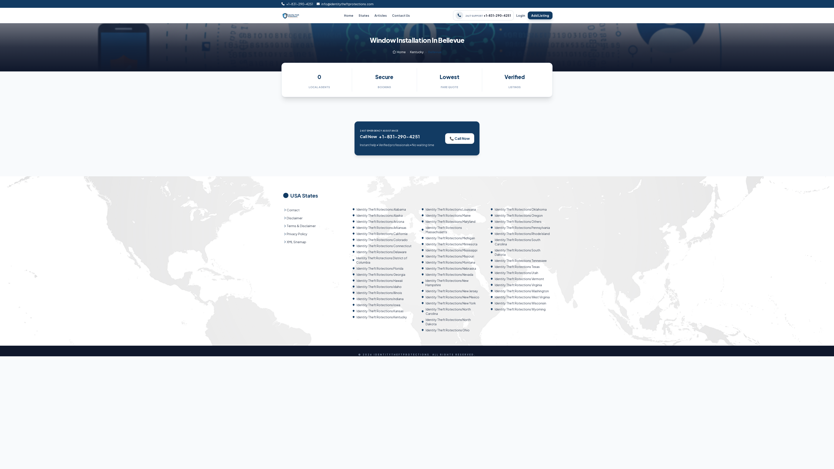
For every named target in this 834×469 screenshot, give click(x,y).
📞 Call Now (460, 138)
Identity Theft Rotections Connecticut (384, 246)
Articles (380, 15)
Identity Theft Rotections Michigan (450, 238)
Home (348, 15)
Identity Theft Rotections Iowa (378, 305)
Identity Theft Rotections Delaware (382, 252)
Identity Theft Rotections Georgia (381, 274)
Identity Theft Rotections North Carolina (448, 311)
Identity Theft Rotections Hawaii (380, 280)
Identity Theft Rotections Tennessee (521, 261)
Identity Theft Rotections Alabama (381, 209)
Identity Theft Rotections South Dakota (517, 252)
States (364, 15)
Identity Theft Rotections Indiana (380, 299)
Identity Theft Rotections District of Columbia (381, 260)
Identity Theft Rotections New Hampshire (446, 283)
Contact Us (401, 15)
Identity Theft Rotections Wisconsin (520, 303)
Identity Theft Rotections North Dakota (448, 322)
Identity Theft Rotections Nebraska (451, 268)
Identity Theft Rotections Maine (448, 215)
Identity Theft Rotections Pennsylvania (522, 228)
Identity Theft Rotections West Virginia (522, 297)
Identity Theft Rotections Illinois (379, 293)
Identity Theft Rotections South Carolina (517, 242)
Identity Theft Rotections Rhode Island (522, 234)
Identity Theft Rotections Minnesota (451, 244)
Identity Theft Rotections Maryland (450, 221)
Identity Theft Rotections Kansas (380, 311)
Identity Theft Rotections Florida (380, 268)
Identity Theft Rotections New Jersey (452, 291)
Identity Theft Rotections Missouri (450, 256)
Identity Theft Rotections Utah (516, 273)
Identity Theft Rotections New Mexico (452, 297)
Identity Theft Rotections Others (518, 221)
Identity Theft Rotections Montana (450, 262)
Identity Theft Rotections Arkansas (381, 228)
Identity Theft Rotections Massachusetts (444, 230)
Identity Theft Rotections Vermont (519, 279)
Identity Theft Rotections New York (451, 303)
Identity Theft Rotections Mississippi (451, 250)
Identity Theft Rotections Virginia (518, 285)
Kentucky (417, 52)
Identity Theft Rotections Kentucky (382, 317)
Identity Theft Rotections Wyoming (520, 309)
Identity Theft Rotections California (382, 234)
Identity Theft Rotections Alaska (380, 215)
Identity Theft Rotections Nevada (449, 274)
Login (520, 15)
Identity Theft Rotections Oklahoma (521, 209)
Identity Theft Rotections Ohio (448, 330)
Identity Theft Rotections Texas (517, 267)
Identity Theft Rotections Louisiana (451, 209)
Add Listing (540, 15)
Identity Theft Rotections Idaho (379, 287)
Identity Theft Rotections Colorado (382, 240)
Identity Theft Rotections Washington (522, 291)
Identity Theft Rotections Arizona (380, 221)
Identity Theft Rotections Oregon (519, 215)
